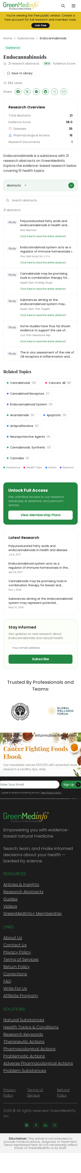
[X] (55, 1125)
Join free (40, 25)
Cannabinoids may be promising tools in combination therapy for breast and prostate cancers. (43, 276)
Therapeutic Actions (23, 1041)
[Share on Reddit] (45, 91)
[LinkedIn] (45, 1125)
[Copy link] (54, 91)
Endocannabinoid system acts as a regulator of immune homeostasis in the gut (47, 249)
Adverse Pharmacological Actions (38, 1063)
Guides (10, 899)
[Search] (63, 6)
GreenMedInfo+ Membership (32, 913)
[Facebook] (36, 1125)
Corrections (15, 974)
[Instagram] (26, 1125)
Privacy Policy (17, 952)
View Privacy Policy (51, 792)
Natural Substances (23, 1020)
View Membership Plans (41, 515)
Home (7, 38)
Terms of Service (35, 1093)
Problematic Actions (24, 1056)
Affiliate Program (20, 996)
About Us (12, 938)
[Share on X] (27, 91)
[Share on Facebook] (18, 91)
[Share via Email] (63, 91)
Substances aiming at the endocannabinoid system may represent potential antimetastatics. (46, 302)
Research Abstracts (23, 892)
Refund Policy (63, 1093)
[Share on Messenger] (36, 91)
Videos (10, 906)
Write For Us (15, 988)
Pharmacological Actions (29, 1049)
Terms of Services (21, 959)
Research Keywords (23, 1034)
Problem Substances (24, 1070)
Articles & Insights (21, 884)
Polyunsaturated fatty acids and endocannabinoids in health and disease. (43, 223)
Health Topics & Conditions (31, 1027)
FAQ (7, 981)
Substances (25, 38)
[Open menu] (73, 6)
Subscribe (40, 659)
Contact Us (15, 945)
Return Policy (16, 967)
